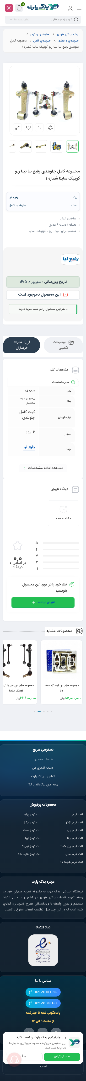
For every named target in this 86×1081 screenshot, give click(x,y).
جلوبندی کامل (42, 40)
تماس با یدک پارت (43, 776)
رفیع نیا (29, 447)
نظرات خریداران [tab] (20, 345)
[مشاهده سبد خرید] (19, 8)
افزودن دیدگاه (46, 602)
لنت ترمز (77, 814)
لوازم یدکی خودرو (67, 34)
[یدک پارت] (43, 7)
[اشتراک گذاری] (50, 127)
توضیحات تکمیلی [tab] (60, 345)
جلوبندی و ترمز (39, 34)
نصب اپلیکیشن (62, 1056)
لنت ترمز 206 (74, 822)
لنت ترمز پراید (32, 814)
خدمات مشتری (43, 759)
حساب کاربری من (43, 767)
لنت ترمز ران (75, 838)
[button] (51, 711)
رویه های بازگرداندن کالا (43, 784)
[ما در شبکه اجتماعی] (9, 8)
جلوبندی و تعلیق (68, 40)
